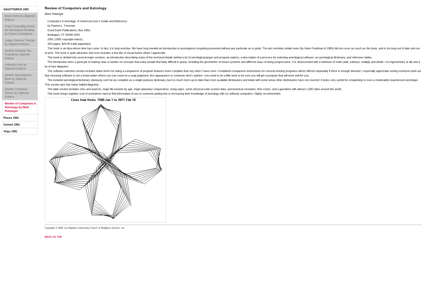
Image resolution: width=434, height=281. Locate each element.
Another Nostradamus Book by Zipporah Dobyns (18, 78)
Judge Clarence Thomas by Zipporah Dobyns (20, 42)
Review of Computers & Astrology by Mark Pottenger (20, 107)
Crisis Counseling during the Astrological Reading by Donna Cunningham (19, 30)
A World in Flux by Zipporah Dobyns (16, 66)
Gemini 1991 (12, 124)
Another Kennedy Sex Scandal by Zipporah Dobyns (18, 54)
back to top (53, 236)
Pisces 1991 (11, 117)
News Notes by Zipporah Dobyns (20, 17)
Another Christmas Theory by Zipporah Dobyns (17, 93)
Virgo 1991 (10, 131)
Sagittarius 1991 (16, 9)
